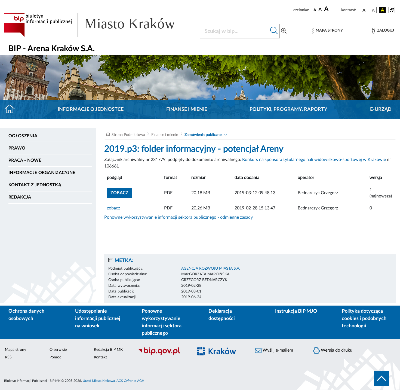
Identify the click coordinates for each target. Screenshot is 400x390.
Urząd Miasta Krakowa (99, 380)
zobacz (113, 208)
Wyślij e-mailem (277, 350)
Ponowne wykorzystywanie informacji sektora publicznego (161, 322)
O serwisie (58, 350)
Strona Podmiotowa (128, 135)
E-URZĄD (381, 109)
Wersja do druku (336, 350)
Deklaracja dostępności (221, 315)
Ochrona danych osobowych (26, 315)
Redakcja (19, 197)
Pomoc (55, 357)
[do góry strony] (381, 378)
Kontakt (100, 357)
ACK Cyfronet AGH (130, 380)
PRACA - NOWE (24, 160)
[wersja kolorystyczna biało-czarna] (373, 10)
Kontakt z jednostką (34, 185)
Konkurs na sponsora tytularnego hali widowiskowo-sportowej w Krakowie (314, 159)
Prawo (17, 148)
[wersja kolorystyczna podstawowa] (364, 10)
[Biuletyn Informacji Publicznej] (162, 354)
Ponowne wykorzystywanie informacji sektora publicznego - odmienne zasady (178, 217)
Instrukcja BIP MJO (296, 311)
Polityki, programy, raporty (288, 109)
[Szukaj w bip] (274, 31)
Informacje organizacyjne (41, 172)
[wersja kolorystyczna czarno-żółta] (383, 10)
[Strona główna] (12, 109)
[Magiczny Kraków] (221, 354)
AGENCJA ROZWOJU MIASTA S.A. (210, 268)
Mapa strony (15, 350)
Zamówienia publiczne (202, 135)
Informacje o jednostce (91, 109)
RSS (8, 357)
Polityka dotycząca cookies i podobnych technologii (364, 318)
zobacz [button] (121, 192)
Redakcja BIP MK (108, 350)
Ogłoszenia (22, 136)
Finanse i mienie (186, 109)
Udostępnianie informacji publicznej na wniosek (97, 318)
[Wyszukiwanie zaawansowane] (284, 31)
